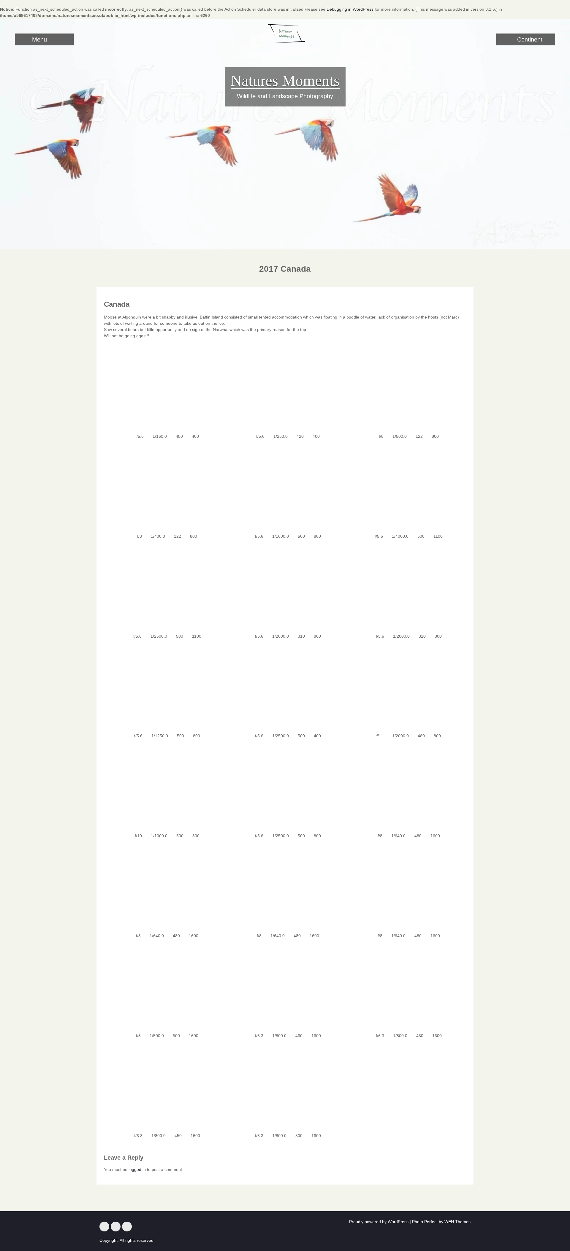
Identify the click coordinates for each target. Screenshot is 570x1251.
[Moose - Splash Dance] (285, 387)
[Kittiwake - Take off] (405, 587)
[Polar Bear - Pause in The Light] (164, 787)
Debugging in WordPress (350, 9)
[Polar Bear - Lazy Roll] (405, 887)
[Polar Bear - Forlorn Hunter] (285, 1087)
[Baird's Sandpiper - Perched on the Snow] (285, 487)
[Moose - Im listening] (164, 387)
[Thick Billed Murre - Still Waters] (164, 687)
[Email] (127, 1226)
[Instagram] (116, 1226)
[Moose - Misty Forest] (405, 387)
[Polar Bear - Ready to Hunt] (164, 1087)
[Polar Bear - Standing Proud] (285, 987)
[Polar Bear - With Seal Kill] (164, 887)
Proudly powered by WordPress (378, 1221)
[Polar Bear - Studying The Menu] (164, 987)
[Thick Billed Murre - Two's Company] (285, 687)
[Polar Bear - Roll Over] (405, 787)
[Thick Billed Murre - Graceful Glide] (405, 687)
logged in (137, 1169)
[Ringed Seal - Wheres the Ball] (405, 487)
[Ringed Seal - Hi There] (164, 587)
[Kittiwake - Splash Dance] (285, 587)
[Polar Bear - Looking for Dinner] (405, 987)
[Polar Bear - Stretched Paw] (285, 887)
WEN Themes (457, 1221)
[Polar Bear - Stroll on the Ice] (285, 787)
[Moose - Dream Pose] (164, 487)
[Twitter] (104, 1226)
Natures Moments (285, 80)
